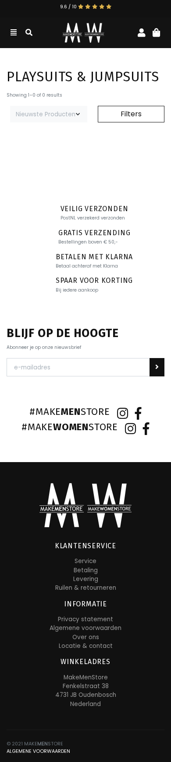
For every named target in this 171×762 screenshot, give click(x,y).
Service (85, 561)
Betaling (86, 570)
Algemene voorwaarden (85, 628)
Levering (85, 579)
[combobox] (48, 114)
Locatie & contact (86, 646)
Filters (131, 114)
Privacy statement (85, 619)
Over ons (85, 637)
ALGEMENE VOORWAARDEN (38, 751)
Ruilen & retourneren (85, 588)
